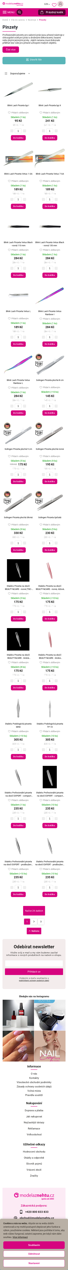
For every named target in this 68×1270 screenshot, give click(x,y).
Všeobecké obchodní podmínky (34, 1082)
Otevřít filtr (36, 59)
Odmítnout (34, 1253)
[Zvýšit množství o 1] (24, 130)
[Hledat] (19, 12)
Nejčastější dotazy (34, 1122)
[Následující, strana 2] (34, 922)
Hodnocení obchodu (34, 1151)
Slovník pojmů (34, 1163)
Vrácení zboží (34, 1169)
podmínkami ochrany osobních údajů (34, 980)
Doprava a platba (34, 1110)
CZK (46, 4)
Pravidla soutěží (34, 1095)
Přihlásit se (34, 971)
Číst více (11, 49)
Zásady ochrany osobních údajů (34, 1086)
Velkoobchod (34, 1134)
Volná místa (34, 1090)
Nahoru (35, 931)
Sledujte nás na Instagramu (34, 996)
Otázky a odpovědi (34, 1157)
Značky (34, 1175)
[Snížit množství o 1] (11, 130)
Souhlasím (34, 1245)
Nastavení (34, 1263)
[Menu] (4, 12)
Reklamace (34, 1128)
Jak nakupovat (34, 1116)
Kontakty (34, 1078)
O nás (34, 1073)
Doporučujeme (17, 73)
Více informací (20, 1237)
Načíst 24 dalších (34, 910)
